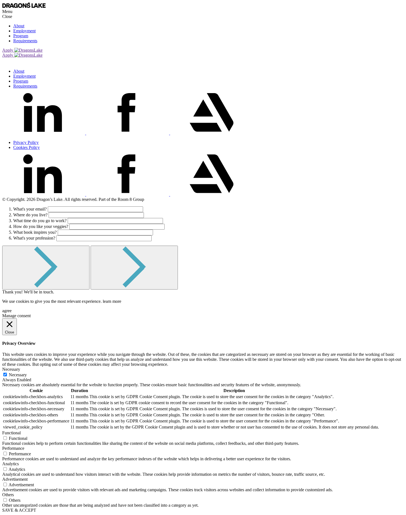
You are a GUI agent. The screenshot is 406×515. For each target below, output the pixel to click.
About (18, 25)
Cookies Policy (26, 147)
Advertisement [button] (15, 479)
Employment (24, 30)
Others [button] (8, 494)
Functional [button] (11, 432)
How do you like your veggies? (40, 226)
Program (20, 35)
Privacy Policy (26, 142)
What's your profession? (34, 238)
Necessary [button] (11, 369)
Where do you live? (30, 214)
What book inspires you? (35, 232)
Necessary (18, 374)
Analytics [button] (10, 463)
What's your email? (30, 209)
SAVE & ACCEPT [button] (19, 510)
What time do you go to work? (40, 220)
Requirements (25, 40)
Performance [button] (13, 448)
